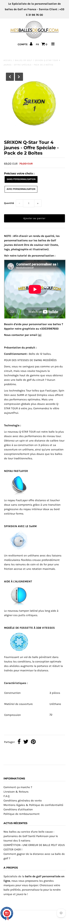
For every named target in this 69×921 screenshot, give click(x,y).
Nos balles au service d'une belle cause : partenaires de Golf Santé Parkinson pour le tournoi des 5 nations (30, 836)
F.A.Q (6, 796)
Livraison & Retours (16, 791)
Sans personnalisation (21, 179)
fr (37, 44)
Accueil (7, 60)
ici (39, 335)
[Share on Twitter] (25, 742)
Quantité (9, 203)
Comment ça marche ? (17, 787)
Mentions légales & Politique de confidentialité (33, 805)
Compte (23, 44)
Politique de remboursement (21, 814)
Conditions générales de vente (22, 800)
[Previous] (10, 77)
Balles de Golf (23, 60)
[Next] (19, 77)
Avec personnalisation (21, 189)
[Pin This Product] (33, 742)
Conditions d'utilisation (18, 809)
